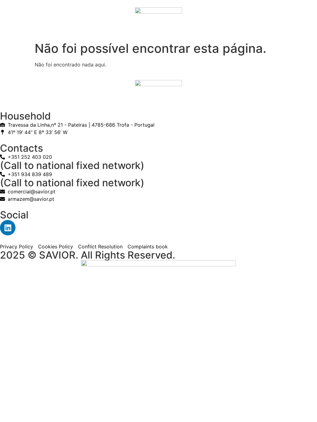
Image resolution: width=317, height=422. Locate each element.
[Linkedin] (7, 227)
